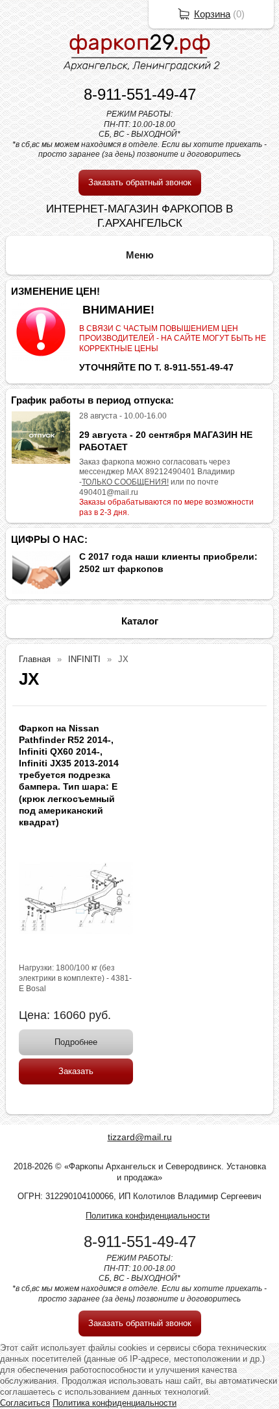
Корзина (212, 13)
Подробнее (76, 1042)
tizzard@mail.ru (140, 1137)
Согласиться (25, 1403)
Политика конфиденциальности (148, 1215)
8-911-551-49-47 (140, 94)
